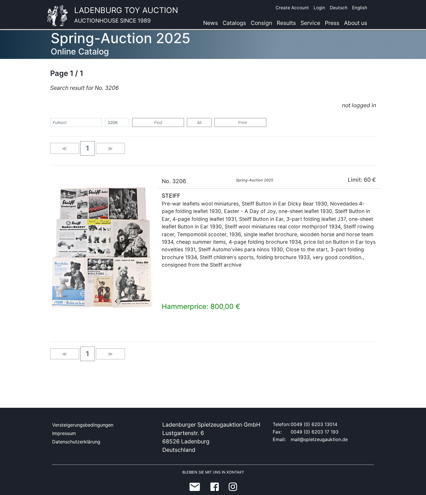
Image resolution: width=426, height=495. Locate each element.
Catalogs (234, 22)
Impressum (64, 433)
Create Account (292, 7)
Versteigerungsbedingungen (82, 425)
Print (242, 122)
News (210, 22)
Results (286, 22)
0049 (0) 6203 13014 (314, 424)
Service (310, 22)
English (359, 7)
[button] (87, 148)
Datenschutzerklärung (76, 442)
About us (355, 22)
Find (158, 122)
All (199, 122)
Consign (261, 22)
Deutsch (338, 7)
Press (332, 22)
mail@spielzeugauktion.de (319, 439)
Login (319, 7)
